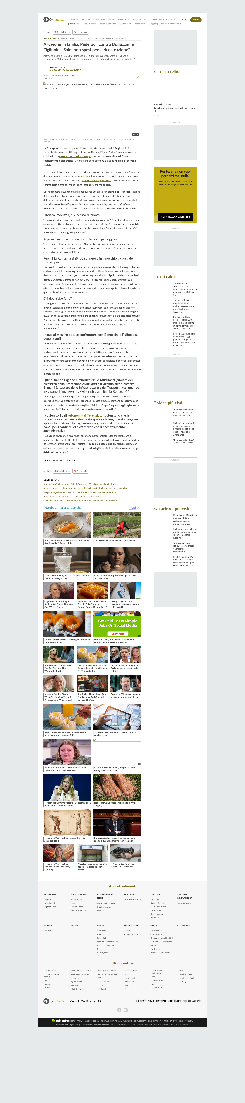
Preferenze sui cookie (101, 1025)
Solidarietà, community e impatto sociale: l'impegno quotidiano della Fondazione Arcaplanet (184, 429)
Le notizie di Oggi (186, 978)
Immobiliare (139, 20)
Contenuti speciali (145, 1001)
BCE (127, 974)
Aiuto (112, 1025)
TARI (181, 970)
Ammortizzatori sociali (108, 974)
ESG (99, 934)
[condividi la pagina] (138, 77)
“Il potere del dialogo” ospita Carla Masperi (183, 441)
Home (45, 38)
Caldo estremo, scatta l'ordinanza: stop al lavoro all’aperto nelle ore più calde (80, 500)
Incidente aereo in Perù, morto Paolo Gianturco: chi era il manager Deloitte (184, 533)
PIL (126, 989)
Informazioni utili (105, 896)
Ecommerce (76, 978)
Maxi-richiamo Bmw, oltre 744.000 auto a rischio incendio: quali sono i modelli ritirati (183, 561)
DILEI (150, 1021)
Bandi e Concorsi (157, 903)
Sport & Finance (168, 20)
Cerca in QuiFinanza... (83, 1001)
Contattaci (161, 1001)
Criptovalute (156, 934)
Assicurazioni (156, 930)
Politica (49, 926)
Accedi (196, 20)
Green (100, 926)
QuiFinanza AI (124, 20)
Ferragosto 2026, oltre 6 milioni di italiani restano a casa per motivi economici (185, 519)
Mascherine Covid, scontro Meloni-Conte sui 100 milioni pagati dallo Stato (79, 484)
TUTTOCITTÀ (142, 1021)
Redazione (183, 926)
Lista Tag (182, 981)
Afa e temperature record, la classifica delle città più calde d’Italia (74, 496)
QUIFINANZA (167, 1021)
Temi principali (185, 974)
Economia (73, 20)
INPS (46, 980)
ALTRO (181, 20)
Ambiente (101, 930)
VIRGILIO (80, 1021)
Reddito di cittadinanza (81, 970)
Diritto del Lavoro (158, 906)
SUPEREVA (188, 1021)
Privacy (77, 1025)
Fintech (127, 930)
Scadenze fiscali (125, 24)
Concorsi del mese (141, 24)
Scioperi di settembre (107, 24)
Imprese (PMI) (50, 906)
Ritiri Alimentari (104, 907)
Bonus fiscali (76, 899)
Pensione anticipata (132, 899)
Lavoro (111, 20)
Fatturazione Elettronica (161, 941)
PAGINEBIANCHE (129, 1021)
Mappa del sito (174, 1001)
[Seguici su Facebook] (119, 1010)
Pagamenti (48, 984)
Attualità (53, 38)
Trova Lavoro (156, 899)
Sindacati (102, 989)
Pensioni (100, 20)
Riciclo (100, 949)
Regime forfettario (79, 910)
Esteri (74, 926)
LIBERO (72, 1021)
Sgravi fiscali (76, 981)
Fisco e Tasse (87, 20)
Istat (127, 985)
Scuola (47, 987)
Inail (154, 984)
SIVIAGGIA (157, 1021)
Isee (153, 976)
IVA (99, 978)
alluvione (86, 176)
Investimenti (49, 903)
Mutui (153, 945)
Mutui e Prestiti (184, 903)
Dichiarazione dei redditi (51, 975)
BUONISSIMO (178, 1021)
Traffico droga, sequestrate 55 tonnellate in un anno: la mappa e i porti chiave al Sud (185, 289)
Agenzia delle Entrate (80, 974)
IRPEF (100, 985)
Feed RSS (187, 1001)
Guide (154, 926)
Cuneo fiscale (157, 980)
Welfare (74, 985)
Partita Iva (155, 949)
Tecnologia (131, 926)
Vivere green (102, 952)
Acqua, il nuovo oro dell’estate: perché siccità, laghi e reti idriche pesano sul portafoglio (85, 488)
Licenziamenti (104, 981)
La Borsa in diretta (88, 24)
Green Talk (101, 938)
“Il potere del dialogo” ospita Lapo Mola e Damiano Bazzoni (183, 412)
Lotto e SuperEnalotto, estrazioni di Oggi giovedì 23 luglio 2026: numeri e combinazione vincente (184, 339)
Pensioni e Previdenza (160, 952)
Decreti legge (50, 970)
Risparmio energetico (106, 945)
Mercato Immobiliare (184, 896)
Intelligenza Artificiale (133, 934)
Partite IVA (155, 917)
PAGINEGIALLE (90, 1021)
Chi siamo (60, 1025)
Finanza (47, 899)
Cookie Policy (87, 1025)
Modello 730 (157, 987)
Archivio (196, 1001)
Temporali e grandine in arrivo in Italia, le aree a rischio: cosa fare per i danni (79, 492)
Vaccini (71, 460)
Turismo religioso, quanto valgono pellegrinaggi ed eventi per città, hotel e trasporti (184, 306)
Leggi (73, 903)
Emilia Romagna (54, 460)
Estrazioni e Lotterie (106, 903)
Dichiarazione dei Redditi (161, 938)
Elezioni (47, 930)
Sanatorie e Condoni (107, 970)
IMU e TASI (129, 981)
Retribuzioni (155, 910)
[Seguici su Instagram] (126, 1010)
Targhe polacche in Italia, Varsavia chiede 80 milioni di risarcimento (183, 547)
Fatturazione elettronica (157, 971)
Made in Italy (76, 989)
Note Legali (69, 1025)
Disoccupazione (157, 914)
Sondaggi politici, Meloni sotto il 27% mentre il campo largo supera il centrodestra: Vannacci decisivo (184, 322)
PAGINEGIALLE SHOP (105, 1021)
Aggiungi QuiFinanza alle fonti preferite (166, 24)
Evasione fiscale (77, 906)
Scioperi (100, 910)
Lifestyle (152, 20)
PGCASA (118, 1021)
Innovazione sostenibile (107, 941)
